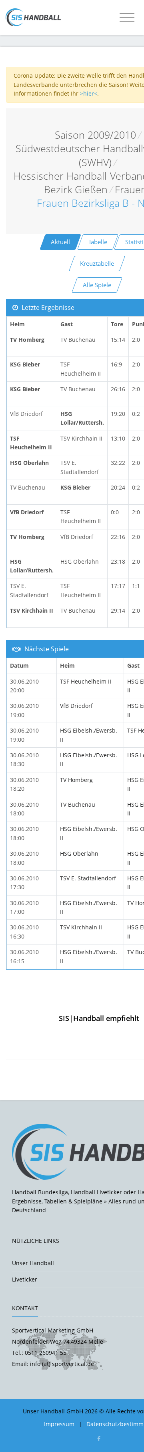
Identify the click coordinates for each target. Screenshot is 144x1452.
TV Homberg (76, 780)
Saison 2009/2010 (95, 134)
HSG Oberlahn (79, 853)
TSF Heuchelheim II (85, 681)
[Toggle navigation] (127, 17)
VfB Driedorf (76, 705)
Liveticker (24, 1279)
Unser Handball (33, 1263)
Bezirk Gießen (76, 189)
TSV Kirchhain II (81, 927)
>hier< (88, 93)
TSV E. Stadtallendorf (88, 878)
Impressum (59, 1424)
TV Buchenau (77, 804)
